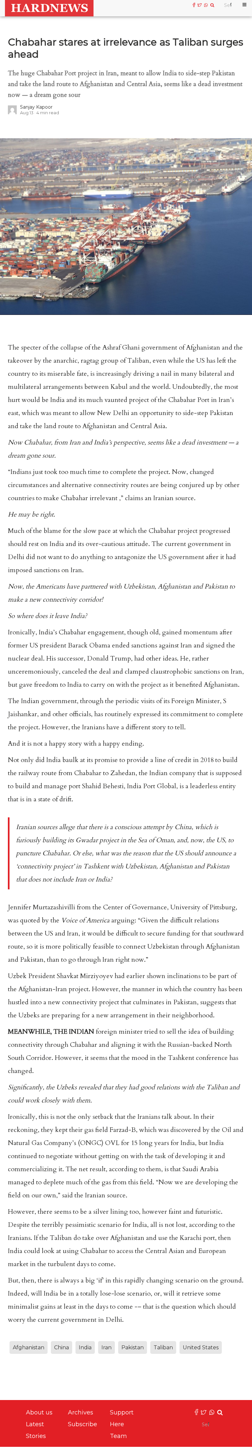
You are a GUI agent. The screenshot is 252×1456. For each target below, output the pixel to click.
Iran (106, 1347)
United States (201, 1347)
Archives (80, 1412)
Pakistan (132, 1347)
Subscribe (82, 1424)
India (85, 1347)
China (61, 1347)
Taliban (163, 1347)
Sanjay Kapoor (36, 107)
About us (39, 1412)
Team (118, 1436)
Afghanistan (28, 1347)
